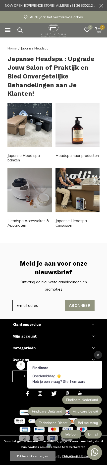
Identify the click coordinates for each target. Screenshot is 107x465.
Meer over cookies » (79, 456)
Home (12, 48)
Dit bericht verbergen (32, 456)
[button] (7, 30)
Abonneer (79, 305)
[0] (98, 30)
